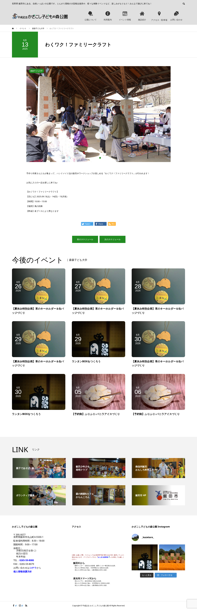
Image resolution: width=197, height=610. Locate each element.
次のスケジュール (112, 239)
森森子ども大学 (36, 71)
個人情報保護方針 (22, 571)
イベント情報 (125, 19)
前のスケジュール (85, 239)
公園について (91, 19)
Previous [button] (24, 115)
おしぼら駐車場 (103, 557)
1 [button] (97, 158)
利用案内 (108, 19)
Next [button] (172, 115)
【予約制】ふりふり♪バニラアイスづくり (96, 414)
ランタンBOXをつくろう (86, 361)
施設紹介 (142, 19)
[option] (98, 106)
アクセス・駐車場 (159, 20)
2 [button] (100, 158)
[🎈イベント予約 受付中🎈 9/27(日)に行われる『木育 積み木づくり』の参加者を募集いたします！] (172, 557)
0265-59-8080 (26, 560)
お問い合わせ (176, 19)
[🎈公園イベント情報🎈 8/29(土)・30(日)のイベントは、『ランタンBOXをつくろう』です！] (145, 557)
